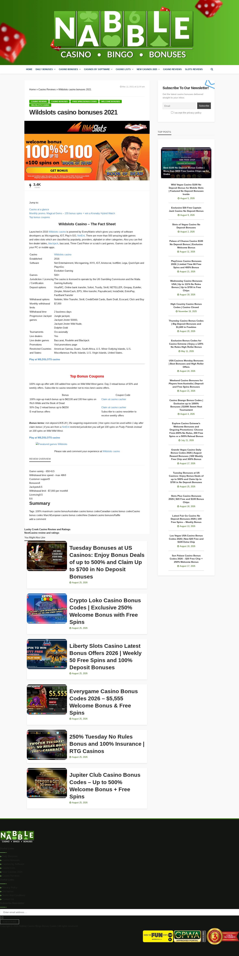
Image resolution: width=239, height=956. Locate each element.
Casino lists (123, 69)
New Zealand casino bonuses (98, 515)
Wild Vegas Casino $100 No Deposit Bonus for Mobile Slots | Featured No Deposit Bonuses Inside (186, 189)
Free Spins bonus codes (84, 101)
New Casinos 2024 (11, 871)
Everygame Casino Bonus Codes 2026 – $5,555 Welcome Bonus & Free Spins (103, 702)
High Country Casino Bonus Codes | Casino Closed (186, 306)
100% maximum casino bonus (52, 511)
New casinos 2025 (147, 69)
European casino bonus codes (66, 515)
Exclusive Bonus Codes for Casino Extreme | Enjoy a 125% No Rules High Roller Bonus (186, 343)
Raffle (117, 515)
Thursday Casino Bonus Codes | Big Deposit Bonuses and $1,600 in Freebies (186, 323)
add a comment (37, 519)
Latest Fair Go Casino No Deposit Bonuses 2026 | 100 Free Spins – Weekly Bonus (186, 518)
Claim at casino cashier (113, 399)
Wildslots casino (40, 105)
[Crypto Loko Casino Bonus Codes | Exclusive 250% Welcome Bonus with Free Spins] (47, 608)
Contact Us (7, 899)
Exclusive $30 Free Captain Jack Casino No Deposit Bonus (186, 209)
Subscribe (9, 922)
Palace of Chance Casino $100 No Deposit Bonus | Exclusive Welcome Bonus (186, 244)
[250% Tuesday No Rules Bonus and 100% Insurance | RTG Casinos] (47, 745)
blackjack (53, 243)
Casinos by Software (97, 69)
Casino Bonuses (10, 860)
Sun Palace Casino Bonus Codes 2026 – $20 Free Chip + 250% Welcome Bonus (186, 558)
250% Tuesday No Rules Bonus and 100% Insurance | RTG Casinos (107, 744)
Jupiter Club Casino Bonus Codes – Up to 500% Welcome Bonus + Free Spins (104, 786)
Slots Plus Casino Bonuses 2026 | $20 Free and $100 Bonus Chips (186, 499)
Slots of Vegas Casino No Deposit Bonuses (186, 226)
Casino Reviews (172, 69)
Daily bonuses (44, 69)
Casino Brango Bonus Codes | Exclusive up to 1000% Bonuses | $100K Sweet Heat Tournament (186, 405)
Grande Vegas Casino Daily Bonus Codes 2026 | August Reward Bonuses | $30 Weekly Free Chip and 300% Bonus (186, 454)
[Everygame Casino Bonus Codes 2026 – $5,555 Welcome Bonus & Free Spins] (47, 699)
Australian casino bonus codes (84, 511)
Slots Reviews (194, 69)
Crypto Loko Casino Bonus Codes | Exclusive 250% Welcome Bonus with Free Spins (105, 611)
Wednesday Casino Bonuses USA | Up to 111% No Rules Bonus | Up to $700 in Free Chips (186, 286)
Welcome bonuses (110, 101)
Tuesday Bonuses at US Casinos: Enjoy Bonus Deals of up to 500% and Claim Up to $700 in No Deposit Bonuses (107, 562)
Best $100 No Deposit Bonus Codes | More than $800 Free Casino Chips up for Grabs (186, 170)
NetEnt (81, 235)
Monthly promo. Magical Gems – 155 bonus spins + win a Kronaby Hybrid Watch (72, 213)
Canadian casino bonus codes (116, 511)
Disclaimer (7, 891)
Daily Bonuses (9, 856)
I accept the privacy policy (187, 112)
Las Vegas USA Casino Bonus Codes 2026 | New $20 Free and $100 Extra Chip (186, 538)
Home (29, 69)
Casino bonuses (68, 69)
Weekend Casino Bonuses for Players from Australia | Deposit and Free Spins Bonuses (186, 383)
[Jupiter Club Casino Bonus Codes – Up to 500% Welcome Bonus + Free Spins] (47, 783)
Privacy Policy (9, 887)
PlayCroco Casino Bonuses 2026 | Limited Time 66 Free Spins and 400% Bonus (186, 264)
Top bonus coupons (39, 217)
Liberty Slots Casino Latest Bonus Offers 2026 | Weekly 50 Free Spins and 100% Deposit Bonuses (105, 657)
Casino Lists (8, 868)
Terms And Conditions (13, 895)
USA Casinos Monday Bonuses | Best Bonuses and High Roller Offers (186, 363)
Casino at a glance (39, 209)
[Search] (212, 69)
